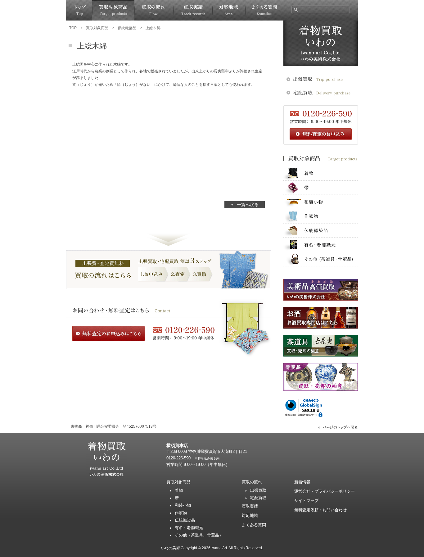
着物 (320, 173)
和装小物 (320, 202)
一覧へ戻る (248, 204)
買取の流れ (153, 10)
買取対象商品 (113, 10)
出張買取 (258, 490)
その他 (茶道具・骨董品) (320, 259)
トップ (79, 10)
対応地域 (228, 10)
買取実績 (192, 10)
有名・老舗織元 (320, 245)
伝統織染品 (320, 230)
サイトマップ (306, 500)
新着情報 (302, 482)
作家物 (320, 216)
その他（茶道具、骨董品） (199, 535)
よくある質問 (264, 10)
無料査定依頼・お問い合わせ (320, 510)
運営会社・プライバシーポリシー (324, 491)
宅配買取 (258, 497)
